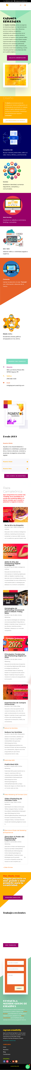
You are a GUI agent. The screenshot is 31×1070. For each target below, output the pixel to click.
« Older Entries (8, 867)
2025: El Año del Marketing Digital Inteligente (12, 563)
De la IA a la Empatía (14, 525)
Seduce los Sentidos (13, 732)
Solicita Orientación (17, 57)
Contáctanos (6, 1054)
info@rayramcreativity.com (15, 385)
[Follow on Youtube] (13, 1061)
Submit (19, 988)
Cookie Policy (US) (15, 1066)
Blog (19, 706)
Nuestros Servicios (12, 897)
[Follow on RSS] (16, 1061)
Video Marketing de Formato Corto (13, 799)
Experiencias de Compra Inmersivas (15, 703)
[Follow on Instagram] (7, 1061)
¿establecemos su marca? (15, 120)
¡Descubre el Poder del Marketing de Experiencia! (14, 838)
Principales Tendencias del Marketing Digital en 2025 (15, 655)
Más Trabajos (10, 945)
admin (8, 527)
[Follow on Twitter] (10, 1061)
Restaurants (21, 734)
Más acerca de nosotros (16, 476)
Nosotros (5, 1049)
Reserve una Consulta (17, 361)
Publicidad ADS (11, 764)
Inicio (4, 1047)
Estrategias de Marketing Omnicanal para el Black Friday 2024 (14, 610)
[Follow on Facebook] (4, 1061)
